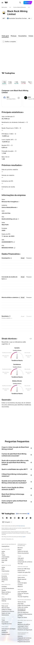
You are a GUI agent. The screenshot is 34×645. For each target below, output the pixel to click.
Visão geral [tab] (5, 36)
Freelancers (5, 632)
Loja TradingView (22, 591)
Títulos (3, 555)
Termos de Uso (22, 601)
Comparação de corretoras (25, 561)
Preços (19, 549)
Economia (4, 576)
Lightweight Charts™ (23, 626)
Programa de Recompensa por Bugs (25, 614)
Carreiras (20, 584)
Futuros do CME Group (24, 568)
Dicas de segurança (23, 612)
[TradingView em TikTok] (26, 518)
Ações (3, 551)
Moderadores (5, 615)
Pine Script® (5, 594)
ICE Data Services (20, 525)
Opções (4, 590)
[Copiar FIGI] (14, 248)
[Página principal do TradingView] (6, 2)
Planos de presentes (23, 553)
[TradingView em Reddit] (30, 518)
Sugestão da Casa (7, 623)
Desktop (4, 600)
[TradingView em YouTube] (11, 518)
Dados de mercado (23, 551)
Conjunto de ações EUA (24, 572)
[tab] (22, 258)
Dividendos (5, 579)
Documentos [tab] (22, 36)
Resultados (5, 578)
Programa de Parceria (23, 639)
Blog (19, 581)
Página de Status (22, 617)
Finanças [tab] (13, 36)
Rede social (5, 606)
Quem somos (21, 577)
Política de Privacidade (24, 605)
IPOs (3, 581)
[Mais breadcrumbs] (10, 7)
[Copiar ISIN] (14, 242)
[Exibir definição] (14, 116)
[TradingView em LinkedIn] (18, 518)
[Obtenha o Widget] (30, 338)
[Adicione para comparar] (18, 98)
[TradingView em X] (3, 518)
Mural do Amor (5, 607)
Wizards (4, 630)
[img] (29, 18)
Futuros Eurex (21, 570)
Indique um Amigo (6, 609)
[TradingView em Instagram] (15, 518)
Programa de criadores (8, 611)
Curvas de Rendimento (8, 588)
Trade (3, 620)
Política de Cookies (23, 607)
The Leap (20, 563)
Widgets (20, 622)
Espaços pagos (6, 634)
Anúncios (20, 636)
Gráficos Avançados (23, 628)
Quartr (24, 536)
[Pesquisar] (20, 2)
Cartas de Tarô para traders (23, 594)
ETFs (3, 553)
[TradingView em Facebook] (7, 518)
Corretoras (20, 560)
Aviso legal (20, 603)
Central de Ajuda (22, 583)
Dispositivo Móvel (6, 599)
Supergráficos (5, 546)
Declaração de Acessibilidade (22, 609)
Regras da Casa (6, 613)
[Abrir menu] (2, 2)
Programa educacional (24, 641)
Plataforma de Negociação (25, 629)
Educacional (5, 622)
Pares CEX (4, 558)
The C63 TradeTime (23, 596)
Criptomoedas (5, 557)
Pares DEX (4, 560)
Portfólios (4, 586)
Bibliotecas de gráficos (24, 624)
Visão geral (21, 558)
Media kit (20, 586)
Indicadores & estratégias (8, 628)
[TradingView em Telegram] (22, 518)
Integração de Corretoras (24, 638)
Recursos (20, 547)
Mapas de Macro (6, 592)
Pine (3, 562)
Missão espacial (22, 579)
